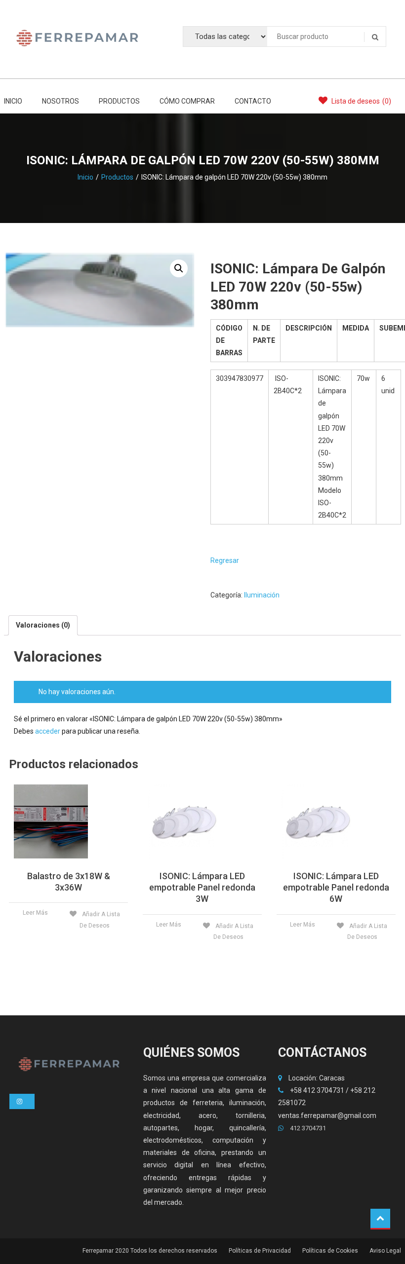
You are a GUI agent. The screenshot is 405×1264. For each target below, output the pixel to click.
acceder (47, 731)
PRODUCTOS (119, 101)
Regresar (224, 560)
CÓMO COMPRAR (187, 101)
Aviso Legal (385, 1250)
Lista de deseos (360, 101)
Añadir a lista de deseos (100, 920)
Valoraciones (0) (43, 625)
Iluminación (262, 595)
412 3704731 (307, 1128)
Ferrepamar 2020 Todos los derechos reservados (149, 1250)
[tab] (43, 625)
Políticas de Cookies (330, 1250)
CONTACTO (253, 101)
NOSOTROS (60, 101)
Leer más (35, 912)
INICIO (13, 101)
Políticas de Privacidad (260, 1250)
